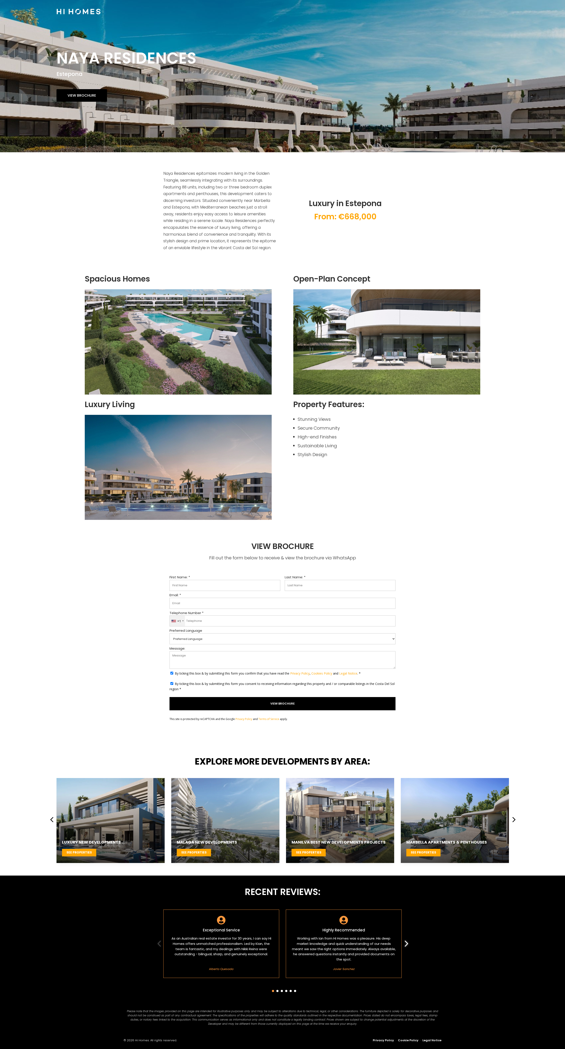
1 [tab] (273, 991)
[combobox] (177, 621)
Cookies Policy (321, 673)
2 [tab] (277, 991)
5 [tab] (291, 991)
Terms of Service (268, 719)
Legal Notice (348, 673)
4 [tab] (286, 991)
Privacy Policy (300, 673)
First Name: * (180, 577)
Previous (53, 820)
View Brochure (82, 95)
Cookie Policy (408, 1040)
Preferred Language (186, 630)
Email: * (175, 595)
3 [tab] (282, 991)
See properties (79, 852)
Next (512, 820)
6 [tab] (295, 991)
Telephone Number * (186, 613)
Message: (177, 648)
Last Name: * (295, 577)
